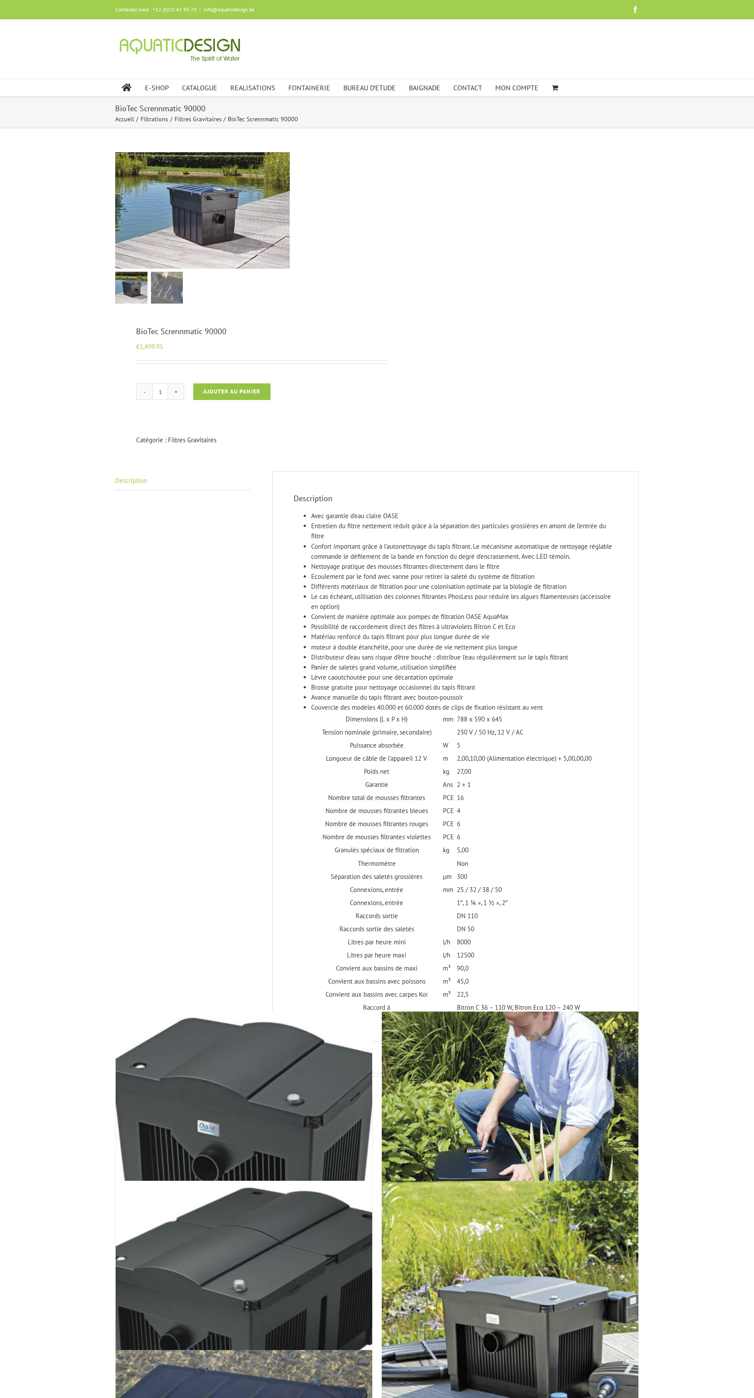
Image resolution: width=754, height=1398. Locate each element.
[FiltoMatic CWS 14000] (510, 1140)
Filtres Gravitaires (192, 440)
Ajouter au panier (231, 391)
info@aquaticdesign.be (228, 9)
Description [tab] (131, 480)
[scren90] (202, 210)
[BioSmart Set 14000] (510, 1309)
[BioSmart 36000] (244, 1309)
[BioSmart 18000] (244, 1140)
